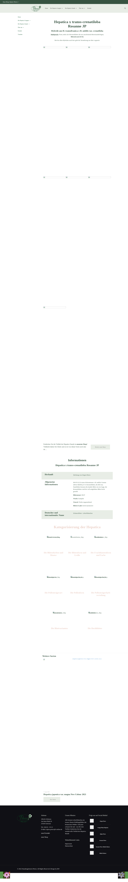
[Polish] (115, 2)
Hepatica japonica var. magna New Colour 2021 (64, 794)
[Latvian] (124, 2)
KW (58, 869)
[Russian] (112, 2)
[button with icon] (92, 821)
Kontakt (89, 8)
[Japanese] (109, 2)
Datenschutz (69, 846)
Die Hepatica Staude (70, 8)
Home (46, 8)
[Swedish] (121, 2)
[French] (118, 2)
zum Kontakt (45, 833)
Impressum (68, 844)
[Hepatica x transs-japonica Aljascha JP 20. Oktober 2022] (123, 875)
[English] (104, 2)
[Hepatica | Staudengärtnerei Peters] (36, 8)
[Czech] (106, 2)
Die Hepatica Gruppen (55, 8)
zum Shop (44, 837)
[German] (101, 2)
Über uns (81, 8)
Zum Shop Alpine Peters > (11, 2)
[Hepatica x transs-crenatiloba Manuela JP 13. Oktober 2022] (5, 875)
